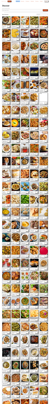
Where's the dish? (4, 1)
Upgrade (9, 1)
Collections (27, 1)
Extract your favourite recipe (6, 8)
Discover (18, 1)
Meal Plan (32, 1)
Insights (42, 1)
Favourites (23, 1)
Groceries (37, 1)
